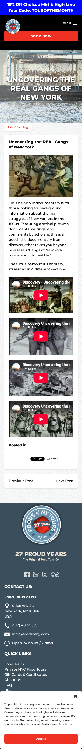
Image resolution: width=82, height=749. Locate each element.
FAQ (8, 685)
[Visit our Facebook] (27, 574)
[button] (75, 696)
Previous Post (21, 481)
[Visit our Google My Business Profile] (36, 574)
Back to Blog (18, 127)
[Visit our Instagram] (44, 574)
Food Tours (14, 664)
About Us (12, 680)
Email (54, 458)
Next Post (64, 481)
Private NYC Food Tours (25, 669)
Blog (8, 690)
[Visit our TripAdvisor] (55, 574)
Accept (41, 739)
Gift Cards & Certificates (25, 675)
